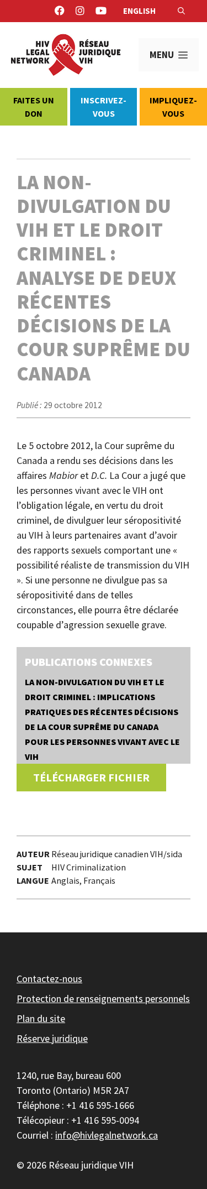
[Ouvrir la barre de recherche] (181, 11)
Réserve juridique (52, 1038)
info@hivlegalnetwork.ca (106, 1135)
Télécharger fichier (91, 777)
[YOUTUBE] (101, 11)
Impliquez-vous (173, 107)
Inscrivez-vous (103, 107)
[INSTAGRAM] (80, 11)
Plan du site (41, 1018)
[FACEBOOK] (59, 11)
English (139, 11)
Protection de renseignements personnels (103, 998)
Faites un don (33, 107)
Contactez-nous (49, 978)
